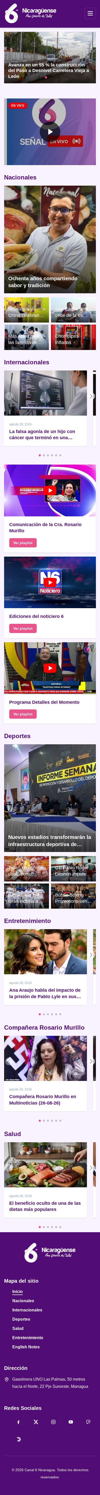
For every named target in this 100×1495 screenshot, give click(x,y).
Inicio (17, 1291)
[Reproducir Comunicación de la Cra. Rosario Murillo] (50, 490)
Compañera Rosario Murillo (44, 1027)
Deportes (17, 736)
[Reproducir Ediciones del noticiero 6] (50, 582)
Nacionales (20, 177)
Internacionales (26, 362)
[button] (50, 131)
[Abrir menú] (90, 13)
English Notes (26, 1347)
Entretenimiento (27, 920)
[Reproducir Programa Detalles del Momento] (50, 668)
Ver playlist (23, 543)
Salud (12, 1133)
